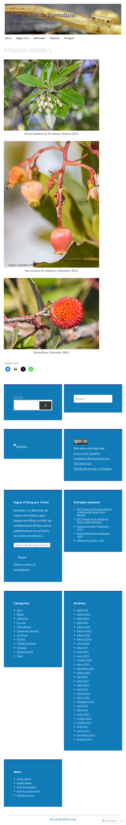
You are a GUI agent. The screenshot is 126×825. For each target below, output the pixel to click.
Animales (39, 38)
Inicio (8, 38)
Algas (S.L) (22, 38)
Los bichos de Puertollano (45, 15)
